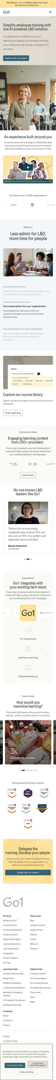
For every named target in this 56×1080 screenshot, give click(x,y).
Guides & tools (36, 930)
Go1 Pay (6, 963)
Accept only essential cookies (37, 1064)
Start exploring (13, 413)
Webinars (34, 944)
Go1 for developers (38, 978)
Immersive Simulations (12, 930)
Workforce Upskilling (12, 983)
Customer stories (37, 925)
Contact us (8, 1020)
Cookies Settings (26, 1072)
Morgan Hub (8, 978)
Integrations (8, 953)
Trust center (35, 992)
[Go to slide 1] (24, 559)
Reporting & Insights (12, 939)
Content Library (10, 925)
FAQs (32, 1002)
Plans (32, 997)
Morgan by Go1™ (10, 920)
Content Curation (10, 934)
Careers (6, 1025)
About (5, 1016)
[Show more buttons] (50, 181)
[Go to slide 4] (29, 770)
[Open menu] (50, 12)
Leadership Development (14, 988)
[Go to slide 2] (28, 559)
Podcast (33, 948)
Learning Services (11, 948)
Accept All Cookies (15, 1065)
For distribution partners (40, 988)
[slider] (28, 181)
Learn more (28, 475)
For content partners (39, 983)
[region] (26, 1062)
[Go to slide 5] (31, 770)
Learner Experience (11, 944)
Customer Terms (10, 1041)
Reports (33, 934)
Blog (32, 920)
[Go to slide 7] (36, 770)
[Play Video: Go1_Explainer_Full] (28, 167)
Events (33, 939)
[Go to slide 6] (33, 770)
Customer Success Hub (13, 974)
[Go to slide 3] (31, 559)
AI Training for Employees (14, 1000)
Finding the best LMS (12, 1005)
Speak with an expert (16, 58)
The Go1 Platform (10, 958)
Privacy (6, 1036)
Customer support (38, 974)
